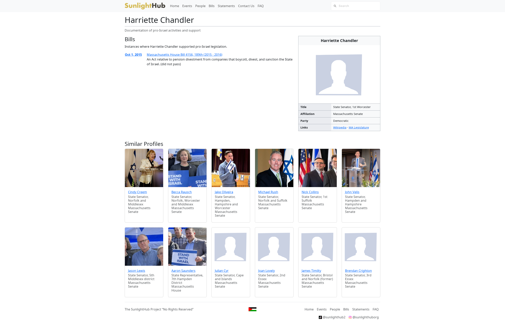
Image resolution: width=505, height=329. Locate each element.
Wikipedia (339, 127)
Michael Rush (268, 192)
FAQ (261, 6)
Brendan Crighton (358, 270)
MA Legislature (359, 127)
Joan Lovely (266, 270)
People (200, 6)
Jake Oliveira (224, 192)
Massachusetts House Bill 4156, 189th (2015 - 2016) (184, 54)
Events (187, 6)
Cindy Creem (137, 192)
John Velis (352, 192)
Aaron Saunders (183, 270)
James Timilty (311, 270)
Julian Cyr (222, 270)
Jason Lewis (136, 270)
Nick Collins (310, 192)
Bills (212, 6)
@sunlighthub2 (333, 317)
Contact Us (246, 6)
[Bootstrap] (252, 309)
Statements (226, 6)
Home (174, 6)
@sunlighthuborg (365, 317)
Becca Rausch (181, 192)
